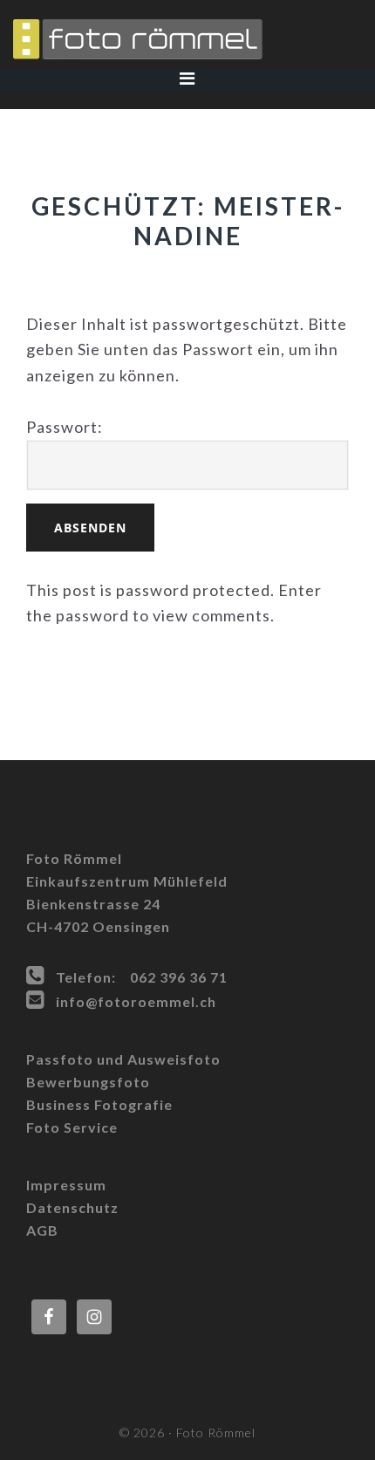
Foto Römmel (187, 39)
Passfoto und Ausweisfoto (123, 1059)
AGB (42, 1230)
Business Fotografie (99, 1104)
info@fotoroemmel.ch (136, 1001)
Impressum (66, 1184)
